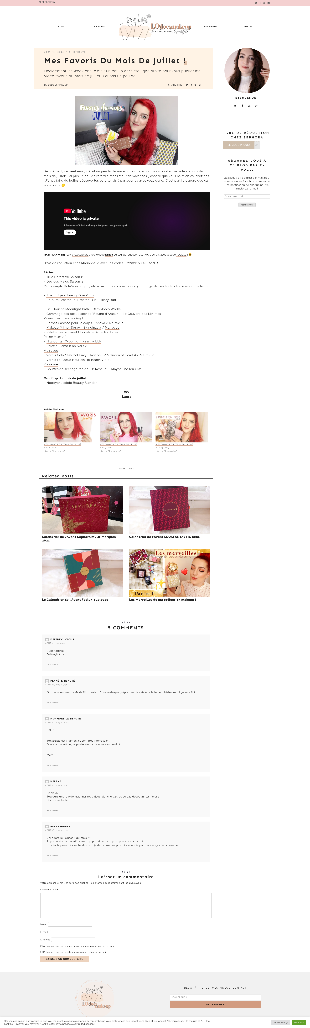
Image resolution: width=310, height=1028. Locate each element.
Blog (61, 27)
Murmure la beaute (65, 718)
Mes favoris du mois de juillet (62, 444)
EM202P (130, 263)
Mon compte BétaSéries (62, 286)
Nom (43, 924)
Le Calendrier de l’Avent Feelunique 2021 (75, 600)
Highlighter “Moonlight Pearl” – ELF (73, 341)
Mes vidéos (210, 27)
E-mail (45, 932)
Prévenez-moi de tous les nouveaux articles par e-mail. (75, 952)
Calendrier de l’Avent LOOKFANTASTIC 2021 (164, 537)
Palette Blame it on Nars (65, 346)
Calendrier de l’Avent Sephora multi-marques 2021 (79, 538)
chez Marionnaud (86, 263)
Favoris (121, 469)
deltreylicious (62, 639)
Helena (56, 781)
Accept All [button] (299, 1022)
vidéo (131, 469)
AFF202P (149, 263)
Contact (249, 27)
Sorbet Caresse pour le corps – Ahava (75, 323)
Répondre (53, 665)
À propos (99, 27)
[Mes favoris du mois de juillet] (70, 427)
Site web (45, 939)
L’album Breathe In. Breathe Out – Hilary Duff (81, 300)
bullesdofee (60, 826)
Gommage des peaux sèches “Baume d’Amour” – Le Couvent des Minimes (103, 314)
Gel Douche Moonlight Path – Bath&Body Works (83, 309)
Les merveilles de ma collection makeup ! (162, 600)
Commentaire (49, 889)
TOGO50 (181, 254)
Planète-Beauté (62, 680)
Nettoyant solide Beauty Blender (71, 383)
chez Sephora (80, 254)
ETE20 (109, 254)
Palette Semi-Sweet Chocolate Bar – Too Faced (82, 332)
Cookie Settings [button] (280, 1022)
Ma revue (116, 323)
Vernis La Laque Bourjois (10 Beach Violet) (79, 360)
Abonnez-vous (247, 205)
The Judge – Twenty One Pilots (70, 295)
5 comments (77, 52)
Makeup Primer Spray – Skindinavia (73, 327)
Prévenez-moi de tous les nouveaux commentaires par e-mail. (79, 946)
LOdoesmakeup (58, 85)
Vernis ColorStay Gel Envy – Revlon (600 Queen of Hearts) (91, 355)
